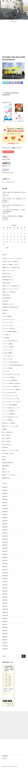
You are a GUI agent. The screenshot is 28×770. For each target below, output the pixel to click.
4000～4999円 (8, 681)
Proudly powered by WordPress (9, 766)
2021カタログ (5, 273)
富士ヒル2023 (5, 435)
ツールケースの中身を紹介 (9, 340)
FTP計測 (4, 301)
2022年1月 (4, 569)
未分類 (4, 447)
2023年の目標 (5, 282)
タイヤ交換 (5, 337)
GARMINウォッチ (6, 304)
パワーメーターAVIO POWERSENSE (11, 365)
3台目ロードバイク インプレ (9, 289)
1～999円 (7, 674)
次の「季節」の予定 (7, 453)
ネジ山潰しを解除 (6, 353)
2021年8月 (4, 584)
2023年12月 (5, 508)
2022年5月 (4, 557)
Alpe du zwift (5, 295)
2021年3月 (4, 600)
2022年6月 (4, 554)
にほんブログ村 (6, 159)
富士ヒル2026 (5, 444)
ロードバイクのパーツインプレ (10, 401)
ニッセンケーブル (6, 349)
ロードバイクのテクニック (9, 395)
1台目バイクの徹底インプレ (9, 264)
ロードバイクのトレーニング (9, 398)
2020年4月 (4, 633)
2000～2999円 (8, 677)
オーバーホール (6, 322)
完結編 (4, 429)
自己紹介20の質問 (6, 462)
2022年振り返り (6, 276)
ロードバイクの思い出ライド (9, 407)
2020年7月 (4, 624)
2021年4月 (4, 597)
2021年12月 (5, 572)
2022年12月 (5, 536)
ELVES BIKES (5, 298)
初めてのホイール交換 (7, 423)
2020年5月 (4, 630)
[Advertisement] (14, 38)
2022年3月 (4, 563)
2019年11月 (5, 649)
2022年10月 (5, 542)
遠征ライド (5, 471)
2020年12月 (5, 609)
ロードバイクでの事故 (7, 377)
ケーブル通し (5, 334)
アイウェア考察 (6, 316)
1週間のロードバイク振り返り (9, 267)
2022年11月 (5, 539)
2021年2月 (4, 603)
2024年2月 (4, 502)
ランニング (5, 371)
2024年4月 (4, 496)
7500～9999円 (8, 684)
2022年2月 (4, 566)
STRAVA (4, 310)
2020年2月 (4, 639)
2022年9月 (4, 545)
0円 (6, 673)
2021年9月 (4, 581)
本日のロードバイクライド (9, 450)
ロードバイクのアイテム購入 (9, 386)
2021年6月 (4, 591)
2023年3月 (4, 527)
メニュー (15, 21)
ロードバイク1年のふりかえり (9, 374)
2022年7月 (4, 551)
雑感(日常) (4, 478)
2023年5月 (4, 520)
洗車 (3, 456)
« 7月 (7, 247)
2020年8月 (4, 621)
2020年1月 (4, 642)
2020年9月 (4, 618)
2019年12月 (5, 645)
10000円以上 (8, 685)
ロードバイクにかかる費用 (9, 380)
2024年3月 (4, 499)
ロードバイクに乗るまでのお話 (10, 383)
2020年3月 (4, 636)
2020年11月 (5, 612)
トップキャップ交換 (7, 346)
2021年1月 (4, 606)
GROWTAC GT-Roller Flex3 (9, 307)
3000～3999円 (8, 679)
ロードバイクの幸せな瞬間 (9, 404)
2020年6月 (4, 627)
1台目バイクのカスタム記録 (9, 261)
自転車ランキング (6, 165)
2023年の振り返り (6, 279)
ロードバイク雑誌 (6, 420)
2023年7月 (4, 514)
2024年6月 (4, 493)
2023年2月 (4, 530)
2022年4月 (4, 560)
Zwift (3, 313)
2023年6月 (4, 517)
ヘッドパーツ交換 (6, 368)
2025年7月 (4, 487)
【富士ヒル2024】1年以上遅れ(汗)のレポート (13, 205)
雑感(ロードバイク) (7, 475)
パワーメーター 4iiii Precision (9, 362)
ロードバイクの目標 (7, 410)
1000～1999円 (8, 676)
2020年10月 (5, 615)
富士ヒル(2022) (6, 432)
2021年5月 (4, 594)
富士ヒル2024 (5, 438)
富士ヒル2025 (5, 441)
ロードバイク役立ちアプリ (9, 417)
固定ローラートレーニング (9, 426)
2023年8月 (4, 511)
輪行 (3, 468)
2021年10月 (5, 578)
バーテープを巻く (6, 356)
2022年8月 (4, 548)
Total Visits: (5, 756)
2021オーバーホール (7, 270)
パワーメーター (6, 359)
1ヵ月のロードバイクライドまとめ (11, 258)
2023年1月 (4, 533)
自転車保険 (5, 465)
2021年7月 (4, 588)
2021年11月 (5, 575)
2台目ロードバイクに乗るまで (9, 285)
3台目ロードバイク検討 (8, 292)
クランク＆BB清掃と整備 (8, 331)
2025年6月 (4, 490)
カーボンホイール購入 (7, 328)
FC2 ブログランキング (8, 172)
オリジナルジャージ (7, 319)
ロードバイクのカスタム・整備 (10, 389)
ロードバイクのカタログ (8, 392)
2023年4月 (4, 523)
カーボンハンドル (6, 325)
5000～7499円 (8, 682)
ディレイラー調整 (6, 343)
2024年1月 (4, 505)
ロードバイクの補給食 (7, 414)
